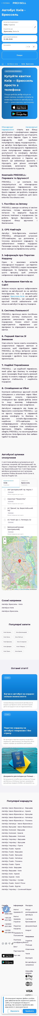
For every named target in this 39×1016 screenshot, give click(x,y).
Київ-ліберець (20, 646)
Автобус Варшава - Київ (12, 871)
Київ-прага (7, 651)
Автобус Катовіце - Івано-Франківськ (17, 824)
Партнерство (19, 951)
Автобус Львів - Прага (11, 864)
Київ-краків (18, 651)
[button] (19, 561)
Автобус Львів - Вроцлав (12, 855)
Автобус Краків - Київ (11, 877)
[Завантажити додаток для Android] (19, 113)
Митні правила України (17, 919)
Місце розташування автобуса (31, 912)
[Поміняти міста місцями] (35, 27)
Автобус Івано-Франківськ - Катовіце (17, 817)
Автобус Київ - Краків (11, 874)
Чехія (27, 954)
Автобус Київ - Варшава (12, 867)
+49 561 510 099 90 (9, 931)
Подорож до (8, 29)
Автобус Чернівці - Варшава (13, 839)
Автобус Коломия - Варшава (13, 830)
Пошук (19, 55)
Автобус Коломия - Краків (12, 833)
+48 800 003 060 (8, 925)
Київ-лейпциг (19, 637)
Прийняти (29, 1011)
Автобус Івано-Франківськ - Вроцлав (17, 814)
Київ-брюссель (8, 641)
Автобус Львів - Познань (12, 861)
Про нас (17, 955)
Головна (6, 3)
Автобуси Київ (8, 608)
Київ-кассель (7, 632)
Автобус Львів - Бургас (11, 886)
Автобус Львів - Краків (11, 849)
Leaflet (15, 589)
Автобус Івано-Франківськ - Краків (16, 811)
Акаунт (28, 930)
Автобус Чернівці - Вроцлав (13, 842)
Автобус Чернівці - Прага (12, 846)
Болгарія (29, 958)
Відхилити (15, 1011)
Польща (28, 945)
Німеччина (29, 949)
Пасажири (7, 45)
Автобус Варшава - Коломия (13, 836)
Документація (31, 926)
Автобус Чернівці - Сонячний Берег (16, 889)
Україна (28, 941)
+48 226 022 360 (8, 919)
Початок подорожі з (10, 22)
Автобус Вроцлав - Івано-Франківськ (17, 827)
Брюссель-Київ (17, 296)
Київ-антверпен (22, 641)
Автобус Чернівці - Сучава (12, 880)
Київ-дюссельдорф (21, 632)
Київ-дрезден (7, 646)
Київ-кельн (7, 637)
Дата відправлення (10, 37)
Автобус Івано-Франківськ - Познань (17, 821)
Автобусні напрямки (12, 64)
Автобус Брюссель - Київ (12, 604)
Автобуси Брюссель (10, 611)
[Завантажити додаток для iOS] (19, 107)
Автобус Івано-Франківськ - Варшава (17, 808)
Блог (15, 947)
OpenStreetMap (24, 589)
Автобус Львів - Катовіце (12, 858)
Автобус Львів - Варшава (12, 852)
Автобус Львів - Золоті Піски (13, 883)
